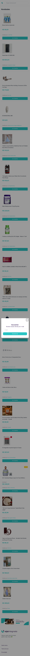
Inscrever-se (15, 333)
